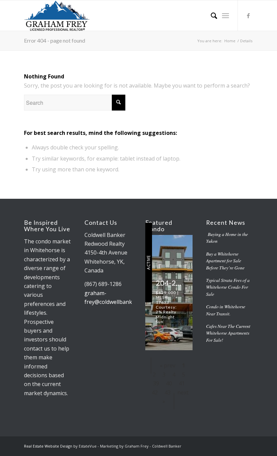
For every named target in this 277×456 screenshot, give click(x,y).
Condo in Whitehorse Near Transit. (225, 309)
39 (156, 383)
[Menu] (225, 15)
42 (155, 392)
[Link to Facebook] (248, 15)
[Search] (210, 15)
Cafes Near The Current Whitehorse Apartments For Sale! (228, 333)
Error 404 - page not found (54, 40)
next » (175, 397)
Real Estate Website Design (48, 446)
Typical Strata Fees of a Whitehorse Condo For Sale (228, 287)
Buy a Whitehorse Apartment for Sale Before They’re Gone (225, 260)
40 (169, 383)
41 (182, 383)
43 (168, 392)
